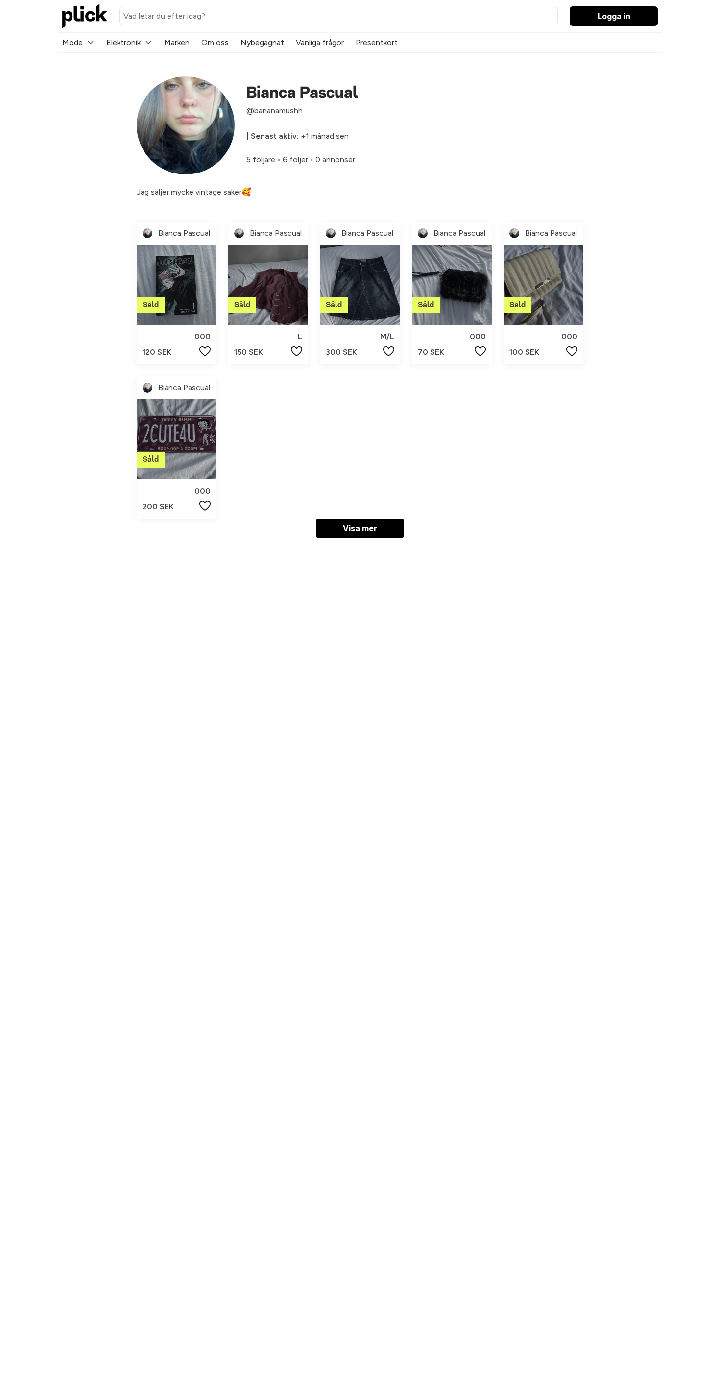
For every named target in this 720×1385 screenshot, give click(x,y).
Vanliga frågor (320, 42)
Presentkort (377, 42)
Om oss (215, 42)
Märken (177, 42)
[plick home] (84, 16)
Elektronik (123, 42)
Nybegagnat (262, 42)
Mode (72, 42)
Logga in (614, 16)
